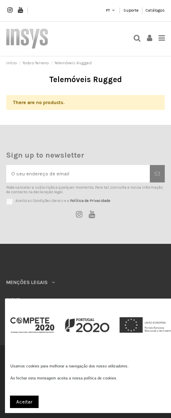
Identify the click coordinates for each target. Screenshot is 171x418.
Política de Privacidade (90, 200)
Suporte (131, 10)
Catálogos (155, 10)
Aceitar (24, 402)
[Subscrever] (157, 173)
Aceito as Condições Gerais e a (62, 200)
